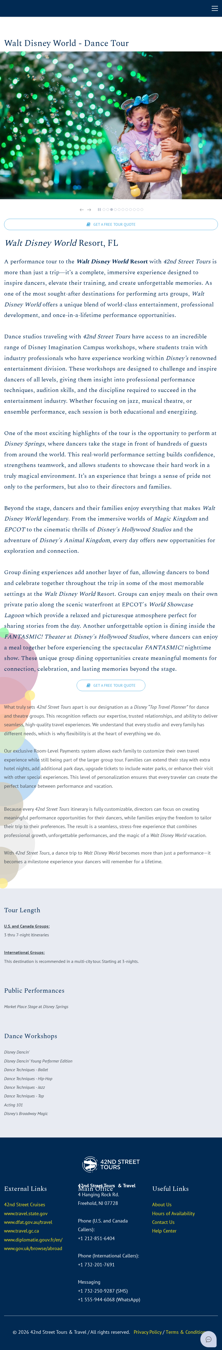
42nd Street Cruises (24, 1204)
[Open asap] (208, 1339)
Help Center (164, 1231)
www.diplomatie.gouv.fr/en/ (33, 1240)
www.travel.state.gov (26, 1213)
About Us (162, 1204)
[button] (82, 210)
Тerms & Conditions (187, 1332)
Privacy (141, 1332)
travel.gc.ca (27, 1231)
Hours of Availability (173, 1213)
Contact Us (163, 1222)
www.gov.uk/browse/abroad (33, 1248)
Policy (154, 1332)
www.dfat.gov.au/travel (28, 1222)
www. (9, 1231)
